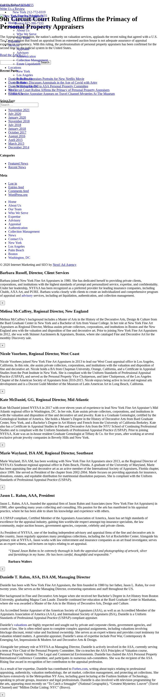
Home (12, 23)
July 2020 (14, 114)
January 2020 (17, 117)
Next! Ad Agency (64, 264)
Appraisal (23, 49)
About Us (14, 26)
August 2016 (16, 136)
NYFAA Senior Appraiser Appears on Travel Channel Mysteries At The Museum (61, 93)
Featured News (18, 163)
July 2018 (14, 125)
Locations (14, 67)
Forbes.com (80, 669)
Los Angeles (25, 75)
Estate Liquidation (28, 64)
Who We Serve (26, 34)
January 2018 (17, 128)
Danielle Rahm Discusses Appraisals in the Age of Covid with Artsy (52, 82)
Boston (21, 82)
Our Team (23, 38)
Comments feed (18, 191)
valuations (20, 625)
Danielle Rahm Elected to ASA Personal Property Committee (48, 86)
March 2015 (16, 143)
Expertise (14, 41)
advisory (27, 295)
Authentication (26, 56)
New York (23, 71)
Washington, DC (28, 86)
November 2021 (19, 110)
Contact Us (15, 93)
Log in (12, 183)
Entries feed (16, 187)
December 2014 (18, 147)
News (12, 90)
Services (13, 45)
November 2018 (19, 121)
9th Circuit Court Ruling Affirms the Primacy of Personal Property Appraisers (59, 90)
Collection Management (32, 60)
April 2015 (15, 140)
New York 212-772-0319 (29, 12)
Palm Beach (24, 79)
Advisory (23, 52)
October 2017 (17, 132)
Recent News (17, 167)
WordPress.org (18, 194)
